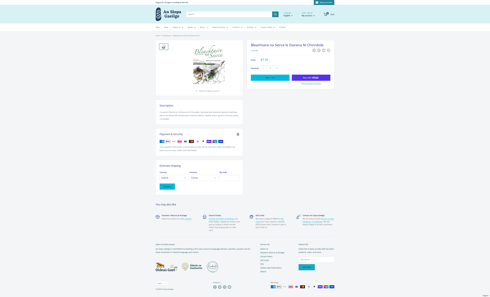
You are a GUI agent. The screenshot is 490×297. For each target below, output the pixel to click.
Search (263, 271)
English (159, 283)
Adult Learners (218, 27)
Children (236, 27)
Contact (282, 27)
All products (167, 36)
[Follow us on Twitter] (220, 287)
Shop (166, 27)
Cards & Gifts (266, 27)
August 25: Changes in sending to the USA (172, 2)
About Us (177, 27)
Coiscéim (254, 51)
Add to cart (270, 77)
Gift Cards (264, 260)
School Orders (266, 256)
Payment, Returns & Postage (272, 252)
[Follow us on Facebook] (215, 287)
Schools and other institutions (221, 219)
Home (158, 36)
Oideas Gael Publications (271, 268)
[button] (486, 295)
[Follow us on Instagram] (224, 287)
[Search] (275, 14)
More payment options (311, 83)
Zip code (223, 172)
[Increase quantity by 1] (277, 68)
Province (193, 172)
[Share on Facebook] (314, 50)
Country (163, 172)
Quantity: (255, 68)
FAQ (262, 264)
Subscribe (306, 267)
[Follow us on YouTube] (229, 287)
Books (190, 27)
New (158, 27)
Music (202, 27)
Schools (250, 27)
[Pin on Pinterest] (319, 50)
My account (307, 15)
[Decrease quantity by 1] (263, 68)
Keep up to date (326, 2)
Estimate (167, 186)
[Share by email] (328, 50)
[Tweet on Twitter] (324, 50)
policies (188, 219)
